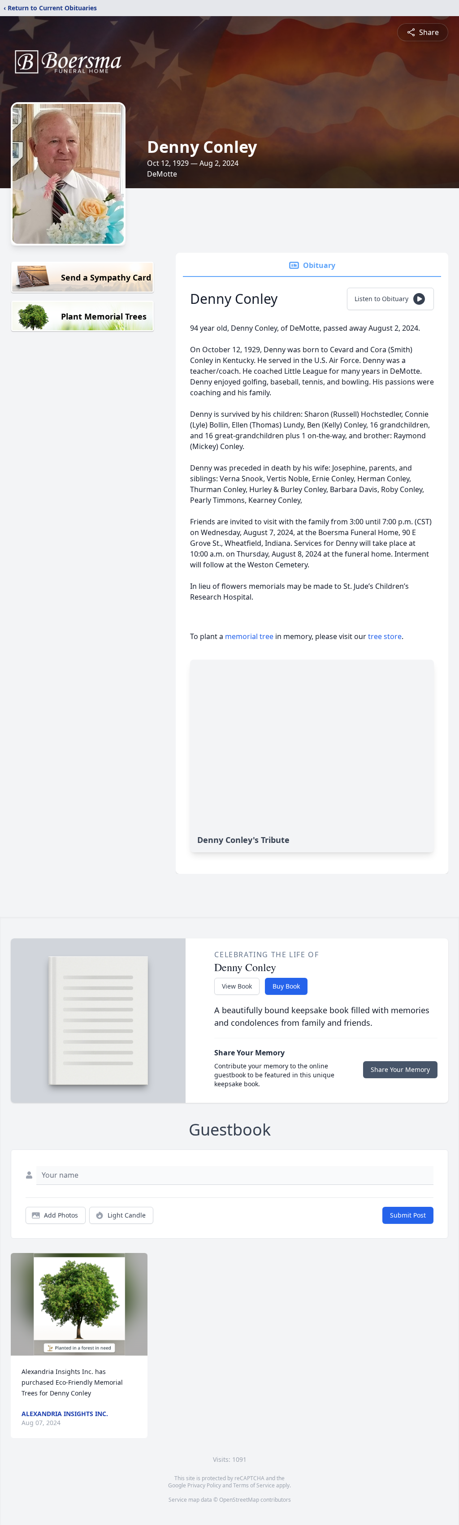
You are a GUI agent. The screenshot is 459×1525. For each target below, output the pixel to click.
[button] (79, 1304)
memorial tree (249, 636)
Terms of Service (254, 1485)
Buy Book (286, 986)
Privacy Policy (204, 1485)
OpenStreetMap (239, 1499)
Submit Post (408, 1215)
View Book (237, 986)
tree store (385, 636)
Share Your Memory (400, 1069)
